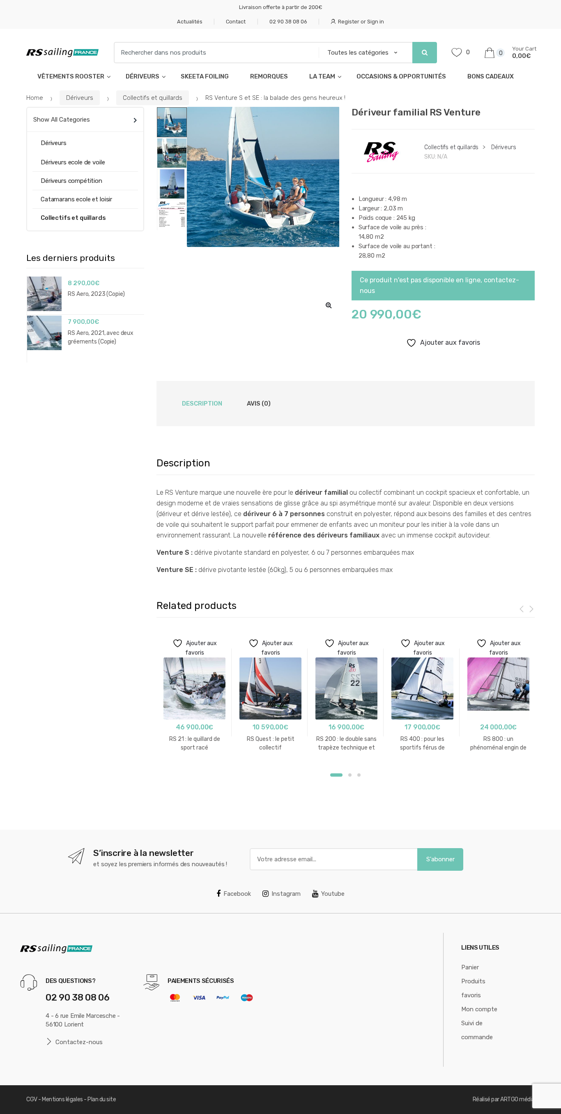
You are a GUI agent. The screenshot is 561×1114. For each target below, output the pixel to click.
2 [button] (350, 775)
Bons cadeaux (490, 76)
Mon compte (479, 1009)
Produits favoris (473, 988)
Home (34, 97)
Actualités (189, 21)
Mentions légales (62, 1099)
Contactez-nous (79, 1042)
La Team (322, 76)
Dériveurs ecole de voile (73, 162)
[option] (263, 177)
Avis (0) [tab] (259, 403)
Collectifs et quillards (152, 97)
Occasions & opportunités (401, 76)
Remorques (269, 76)
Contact (236, 21)
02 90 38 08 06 (288, 21)
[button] (328, 304)
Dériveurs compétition (71, 181)
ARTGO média (517, 1099)
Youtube (333, 893)
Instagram (286, 893)
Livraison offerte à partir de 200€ (280, 7)
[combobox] (213, 52)
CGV (31, 1099)
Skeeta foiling (205, 76)
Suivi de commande (477, 1030)
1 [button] (336, 775)
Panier (470, 967)
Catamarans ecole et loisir (76, 199)
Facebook (237, 893)
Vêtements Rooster (70, 76)
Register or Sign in (361, 21)
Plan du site (101, 1099)
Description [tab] (202, 403)
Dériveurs (142, 76)
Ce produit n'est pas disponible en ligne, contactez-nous (439, 285)
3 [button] (359, 775)
